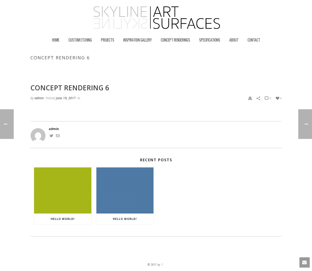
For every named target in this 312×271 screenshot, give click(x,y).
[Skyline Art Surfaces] (156, 17)
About (233, 40)
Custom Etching (80, 40)
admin (39, 98)
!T (162, 264)
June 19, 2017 (66, 98)
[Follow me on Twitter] (51, 136)
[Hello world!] (62, 190)
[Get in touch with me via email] (58, 136)
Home (55, 40)
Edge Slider (234, 67)
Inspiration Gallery (137, 40)
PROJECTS (107, 40)
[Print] (250, 98)
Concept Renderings (175, 40)
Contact (254, 40)
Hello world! (63, 219)
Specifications (209, 40)
